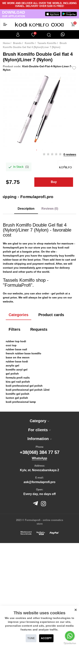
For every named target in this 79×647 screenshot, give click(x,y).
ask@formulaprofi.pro (39, 482)
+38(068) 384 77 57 (39, 452)
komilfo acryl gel (16, 369)
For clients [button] (38, 430)
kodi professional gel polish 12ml (27, 389)
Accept (46, 638)
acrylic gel (12, 365)
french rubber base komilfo (23, 353)
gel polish (57, 293)
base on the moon (18, 357)
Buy (54, 182)
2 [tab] (42, 149)
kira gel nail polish (18, 381)
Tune (31, 638)
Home (6, 43)
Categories (18, 315)
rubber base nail (16, 349)
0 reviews (69, 154)
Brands (17, 43)
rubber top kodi (16, 341)
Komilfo (29, 43)
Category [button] (38, 421)
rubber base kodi (17, 361)
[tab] (39, 420)
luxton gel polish (17, 397)
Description (26, 208)
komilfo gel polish (17, 393)
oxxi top (11, 345)
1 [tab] (37, 149)
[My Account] (18, 34)
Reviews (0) (49, 208)
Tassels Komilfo (46, 43)
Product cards (51, 315)
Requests (38, 329)
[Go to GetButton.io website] (70, 643)
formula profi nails (18, 377)
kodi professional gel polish (24, 385)
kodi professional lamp (21, 401)
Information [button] (38, 439)
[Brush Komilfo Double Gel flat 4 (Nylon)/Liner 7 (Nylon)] (39, 110)
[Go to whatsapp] (70, 636)
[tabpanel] (39, 110)
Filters (14, 329)
